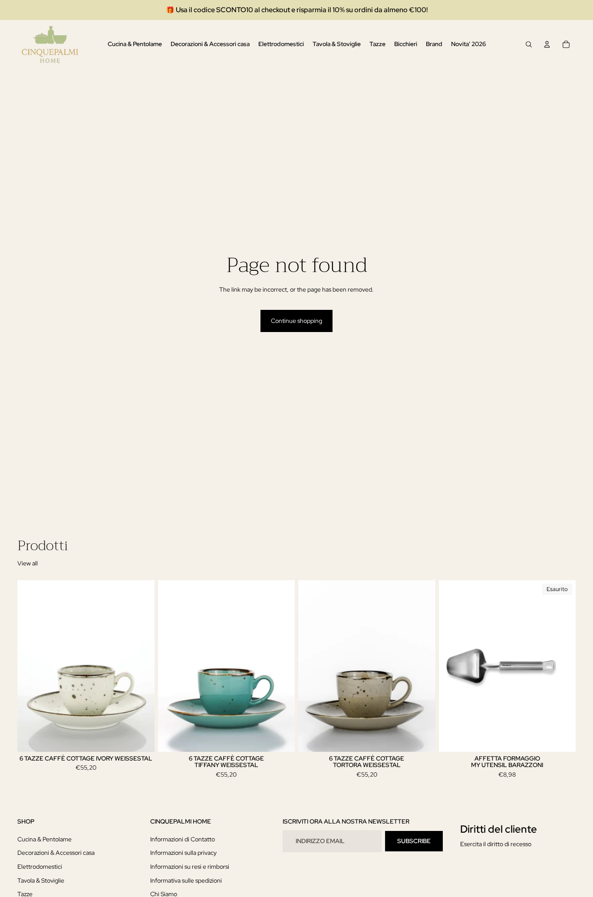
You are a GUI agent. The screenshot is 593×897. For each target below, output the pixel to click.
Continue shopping (296, 321)
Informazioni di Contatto (182, 839)
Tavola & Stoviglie (40, 880)
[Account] (547, 44)
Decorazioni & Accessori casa (56, 853)
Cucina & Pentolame (44, 839)
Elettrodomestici (39, 866)
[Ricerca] (528, 44)
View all (27, 563)
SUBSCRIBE (414, 841)
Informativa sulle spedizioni (186, 880)
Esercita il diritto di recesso (495, 844)
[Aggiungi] (141, 738)
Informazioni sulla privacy (183, 853)
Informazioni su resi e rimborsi (189, 866)
